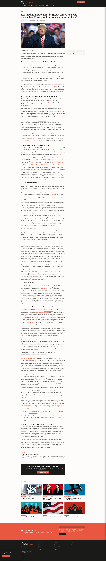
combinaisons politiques (56, 264)
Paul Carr (41, 390)
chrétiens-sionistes (42, 285)
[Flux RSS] (79, 549)
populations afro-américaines (42, 312)
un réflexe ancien (33, 413)
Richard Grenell (61, 152)
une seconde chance (59, 315)
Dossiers (28, 5)
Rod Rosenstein (39, 69)
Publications (47, 5)
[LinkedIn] (77, 549)
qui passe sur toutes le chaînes (46, 419)
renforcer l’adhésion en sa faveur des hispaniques (46, 317)
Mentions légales (57, 546)
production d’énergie (48, 311)
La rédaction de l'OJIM (24, 20)
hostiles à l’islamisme (34, 297)
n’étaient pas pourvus (30, 322)
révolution (23, 196)
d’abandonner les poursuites (27, 169)
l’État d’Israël (43, 288)
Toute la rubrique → (81, 481)
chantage (56, 86)
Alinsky (53, 194)
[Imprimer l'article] (82, 53)
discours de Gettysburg (44, 102)
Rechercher (53, 5)
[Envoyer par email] (78, 53)
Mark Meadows (24, 175)
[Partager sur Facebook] (71, 53)
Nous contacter (56, 547)
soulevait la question (58, 401)
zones (26, 314)
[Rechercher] (76, 2)
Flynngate (58, 67)
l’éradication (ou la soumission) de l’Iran (29, 295)
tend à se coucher (34, 253)
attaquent (23, 89)
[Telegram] (74, 549)
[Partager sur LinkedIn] (73, 53)
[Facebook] (72, 549)
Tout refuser (14, 556)
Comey (41, 109)
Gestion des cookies (45, 559)
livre (26, 392)
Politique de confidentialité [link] (14, 558)
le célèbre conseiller (52, 271)
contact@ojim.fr (27, 552)
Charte (55, 544)
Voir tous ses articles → (31, 461)
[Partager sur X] (69, 53)
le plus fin (58, 383)
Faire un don (73, 544)
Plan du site (56, 549)
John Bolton (60, 116)
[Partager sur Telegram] (76, 53)
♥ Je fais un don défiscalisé (43, 472)
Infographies (41, 5)
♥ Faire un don (81, 2)
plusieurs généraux (59, 417)
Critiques (32, 5)
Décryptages (23, 5)
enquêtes (45, 149)
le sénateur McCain (32, 271)
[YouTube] (76, 549)
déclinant (53, 84)
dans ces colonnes (42, 121)
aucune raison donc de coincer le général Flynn (31, 140)
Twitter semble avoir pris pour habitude (52, 406)
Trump (27, 408)
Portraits (36, 5)
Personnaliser (5, 558)
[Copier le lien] (80, 53)
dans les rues (24, 212)
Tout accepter (6, 556)
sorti (32, 162)
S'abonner (63, 533)
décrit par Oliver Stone (34, 274)
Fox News (39, 89)
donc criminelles (56, 149)
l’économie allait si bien (35, 320)
